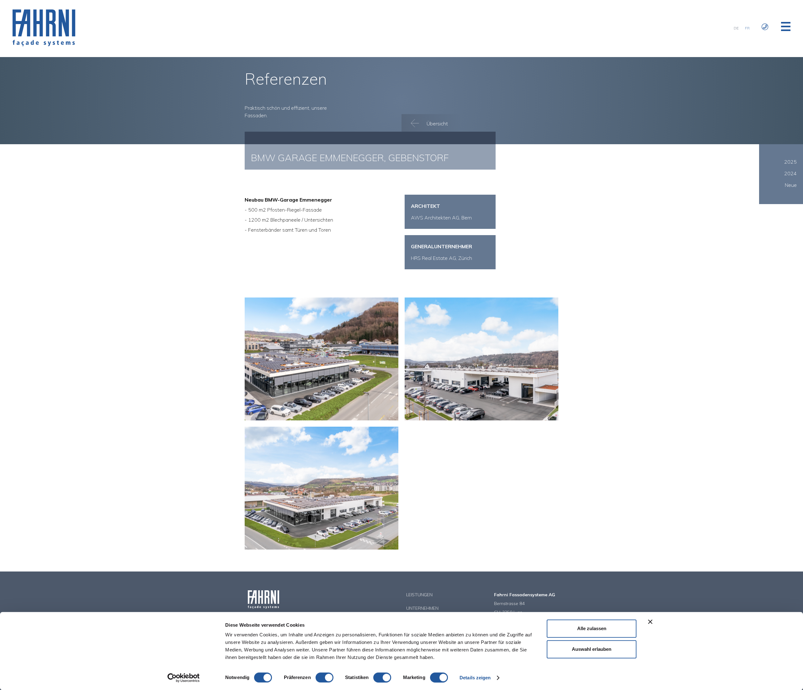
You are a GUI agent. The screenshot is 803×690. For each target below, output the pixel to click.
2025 (790, 162)
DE (736, 28)
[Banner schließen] (650, 621)
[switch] (324, 677)
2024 (790, 173)
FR (747, 28)
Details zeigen (475, 677)
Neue (791, 185)
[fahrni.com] (44, 44)
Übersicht (436, 123)
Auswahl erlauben (591, 649)
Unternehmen (422, 608)
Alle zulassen (591, 628)
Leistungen (419, 595)
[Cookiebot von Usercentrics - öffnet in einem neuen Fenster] (183, 677)
